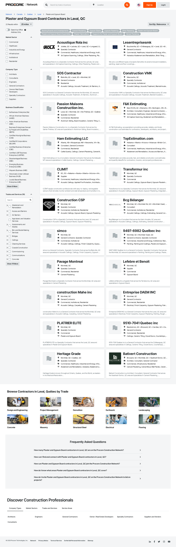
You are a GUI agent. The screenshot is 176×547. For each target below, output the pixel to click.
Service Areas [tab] (67, 508)
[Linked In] (150, 542)
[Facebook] (154, 542)
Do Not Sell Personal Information (74, 540)
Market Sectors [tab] (31, 508)
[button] (6, 42)
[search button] (127, 5)
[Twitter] (159, 542)
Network (32, 4)
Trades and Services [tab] (49, 508)
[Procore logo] (15, 4)
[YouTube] (169, 542)
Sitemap (90, 540)
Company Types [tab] (15, 508)
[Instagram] (164, 542)
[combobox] (109, 5)
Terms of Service (56, 540)
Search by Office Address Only (17, 31)
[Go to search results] (30, 199)
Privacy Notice (43, 540)
